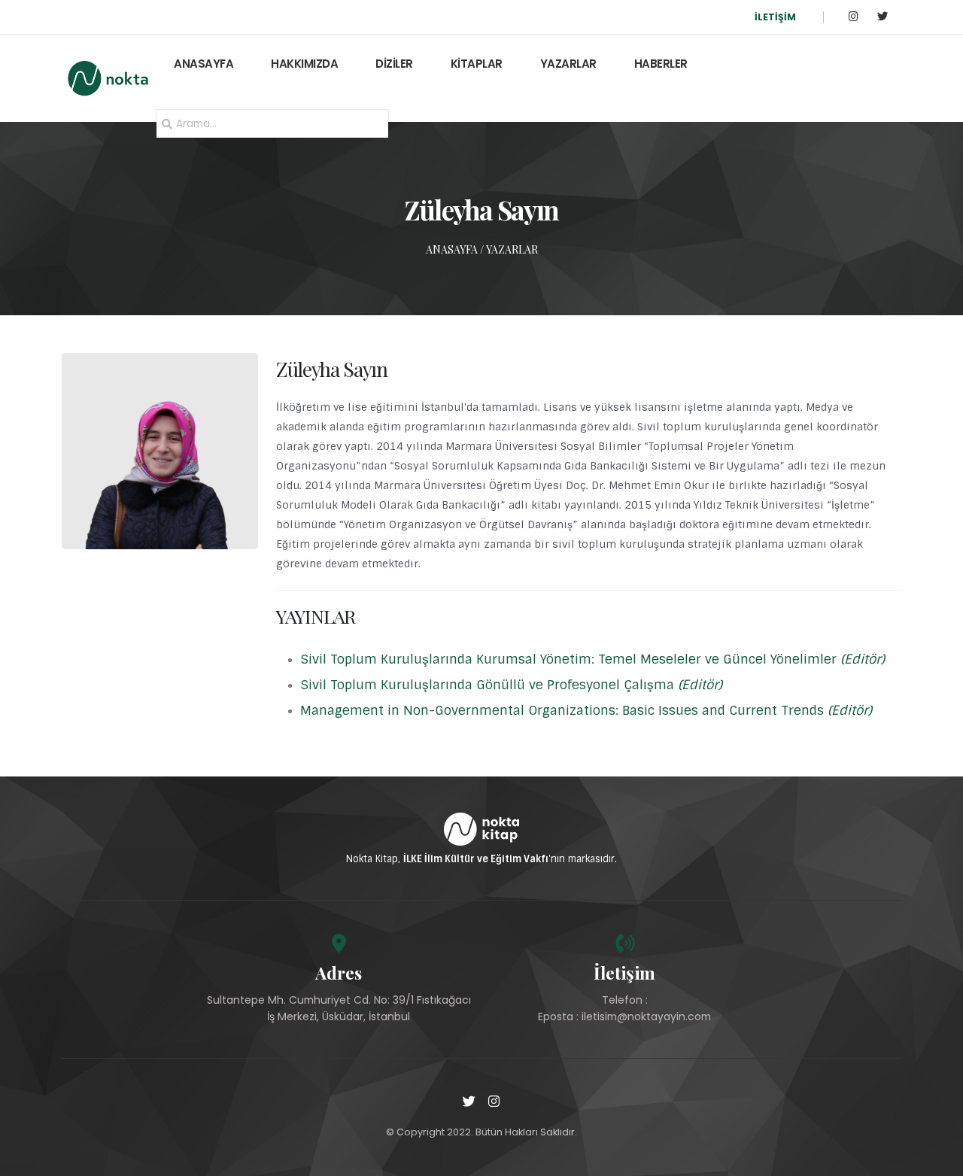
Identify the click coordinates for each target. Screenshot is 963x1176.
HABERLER (661, 63)
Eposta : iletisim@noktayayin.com (624, 1016)
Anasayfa (452, 249)
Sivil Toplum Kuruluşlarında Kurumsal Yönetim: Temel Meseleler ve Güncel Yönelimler (592, 659)
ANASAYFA (203, 63)
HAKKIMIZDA (304, 63)
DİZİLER (394, 63)
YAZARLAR (568, 63)
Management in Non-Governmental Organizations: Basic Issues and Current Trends (586, 710)
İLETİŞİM (775, 17)
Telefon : (625, 999)
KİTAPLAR (477, 63)
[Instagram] (853, 17)
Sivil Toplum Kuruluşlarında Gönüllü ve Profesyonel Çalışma (511, 684)
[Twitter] (882, 17)
